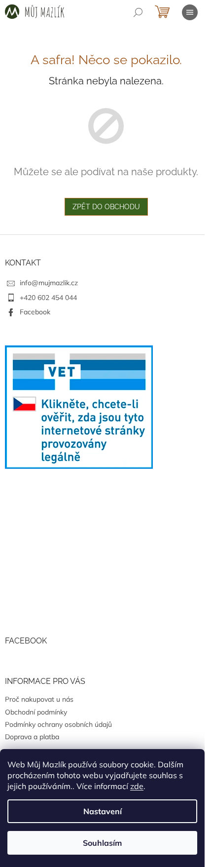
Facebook (35, 311)
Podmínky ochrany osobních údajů (58, 724)
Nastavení (102, 811)
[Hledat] (138, 12)
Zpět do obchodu (106, 207)
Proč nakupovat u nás (39, 699)
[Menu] (190, 12)
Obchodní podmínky (36, 712)
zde (136, 786)
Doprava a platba (32, 736)
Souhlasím (102, 843)
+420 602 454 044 (48, 297)
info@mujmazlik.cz (49, 282)
